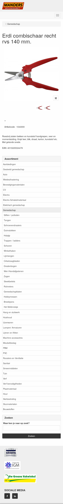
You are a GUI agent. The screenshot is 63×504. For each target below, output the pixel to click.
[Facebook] (7, 496)
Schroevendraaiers (12, 225)
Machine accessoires (13, 337)
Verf (5, 378)
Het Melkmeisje (11, 306)
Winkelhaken (10, 250)
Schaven (8, 245)
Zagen (7, 276)
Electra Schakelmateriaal (14, 199)
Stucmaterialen (10, 404)
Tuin (5, 373)
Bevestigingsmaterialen (14, 184)
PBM (5, 347)
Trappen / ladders (12, 240)
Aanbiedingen (9, 164)
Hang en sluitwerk (11, 312)
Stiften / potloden (11, 215)
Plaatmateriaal (9, 388)
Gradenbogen (10, 266)
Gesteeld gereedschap (13, 169)
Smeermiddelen (10, 368)
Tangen (7, 220)
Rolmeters (8, 286)
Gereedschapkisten (13, 291)
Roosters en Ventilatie (13, 358)
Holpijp (7, 235)
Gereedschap (9, 210)
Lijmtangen (9, 255)
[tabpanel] (39, 108)
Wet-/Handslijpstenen (14, 271)
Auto (5, 174)
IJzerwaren (8, 322)
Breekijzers (9, 301)
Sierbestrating (9, 398)
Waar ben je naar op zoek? (16, 423)
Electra (6, 194)
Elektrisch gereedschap (14, 205)
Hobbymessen (10, 296)
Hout (5, 393)
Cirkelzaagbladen (12, 261)
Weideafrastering (11, 179)
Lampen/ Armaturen (12, 327)
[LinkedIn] (15, 496)
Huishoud (7, 317)
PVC (5, 353)
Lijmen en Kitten (10, 332)
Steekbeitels (9, 281)
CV (4, 189)
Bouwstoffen (8, 409)
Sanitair (6, 363)
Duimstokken (10, 230)
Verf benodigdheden (12, 383)
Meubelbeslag (9, 342)
